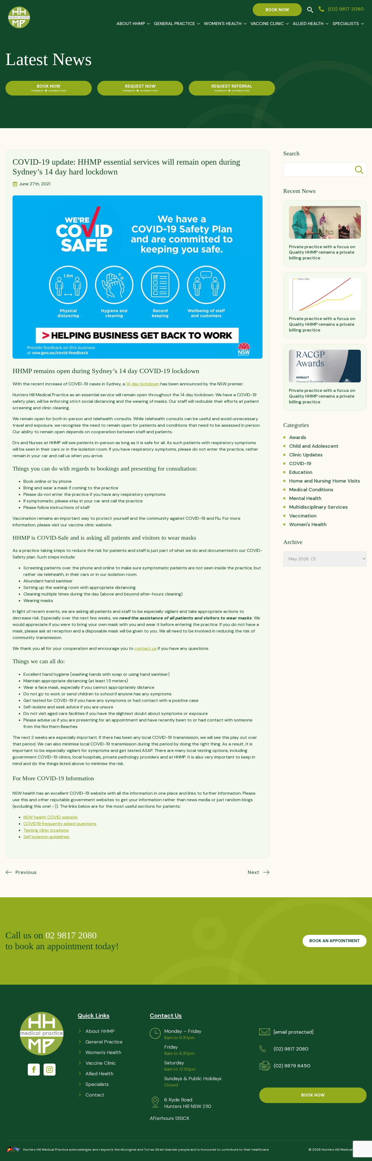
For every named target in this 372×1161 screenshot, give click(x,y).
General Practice (174, 23)
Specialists (346, 23)
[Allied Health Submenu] (326, 23)
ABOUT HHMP (131, 23)
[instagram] (50, 1070)
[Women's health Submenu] (244, 23)
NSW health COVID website (50, 817)
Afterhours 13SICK (170, 1118)
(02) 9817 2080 (291, 1049)
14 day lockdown (142, 384)
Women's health (223, 23)
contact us (146, 648)
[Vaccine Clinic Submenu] (286, 23)
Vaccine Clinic (267, 23)
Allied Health (308, 23)
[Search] (359, 170)
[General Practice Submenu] (197, 23)
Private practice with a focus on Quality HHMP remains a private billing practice (322, 252)
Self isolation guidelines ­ (46, 837)
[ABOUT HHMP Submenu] (147, 23)
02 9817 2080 (72, 935)
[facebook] (34, 1070)
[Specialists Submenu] (361, 23)
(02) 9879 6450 (292, 1065)
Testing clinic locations (46, 830)
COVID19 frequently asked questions (59, 824)
